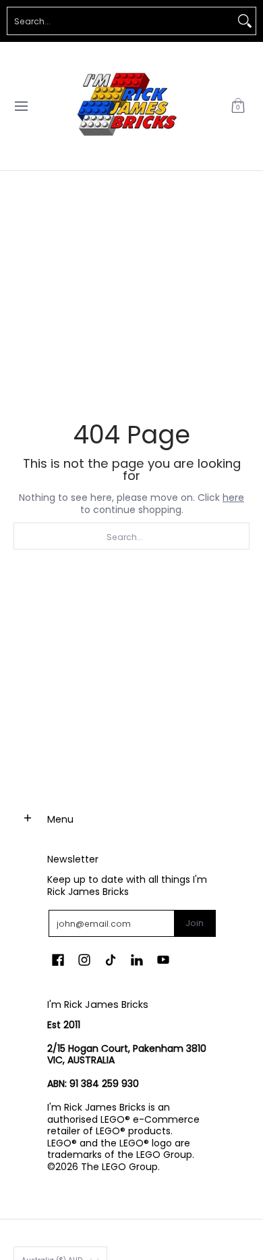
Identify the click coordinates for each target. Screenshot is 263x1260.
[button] (238, 106)
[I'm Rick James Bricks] (126, 106)
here (233, 497)
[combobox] (120, 20)
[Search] (245, 20)
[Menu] (20, 106)
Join (194, 923)
